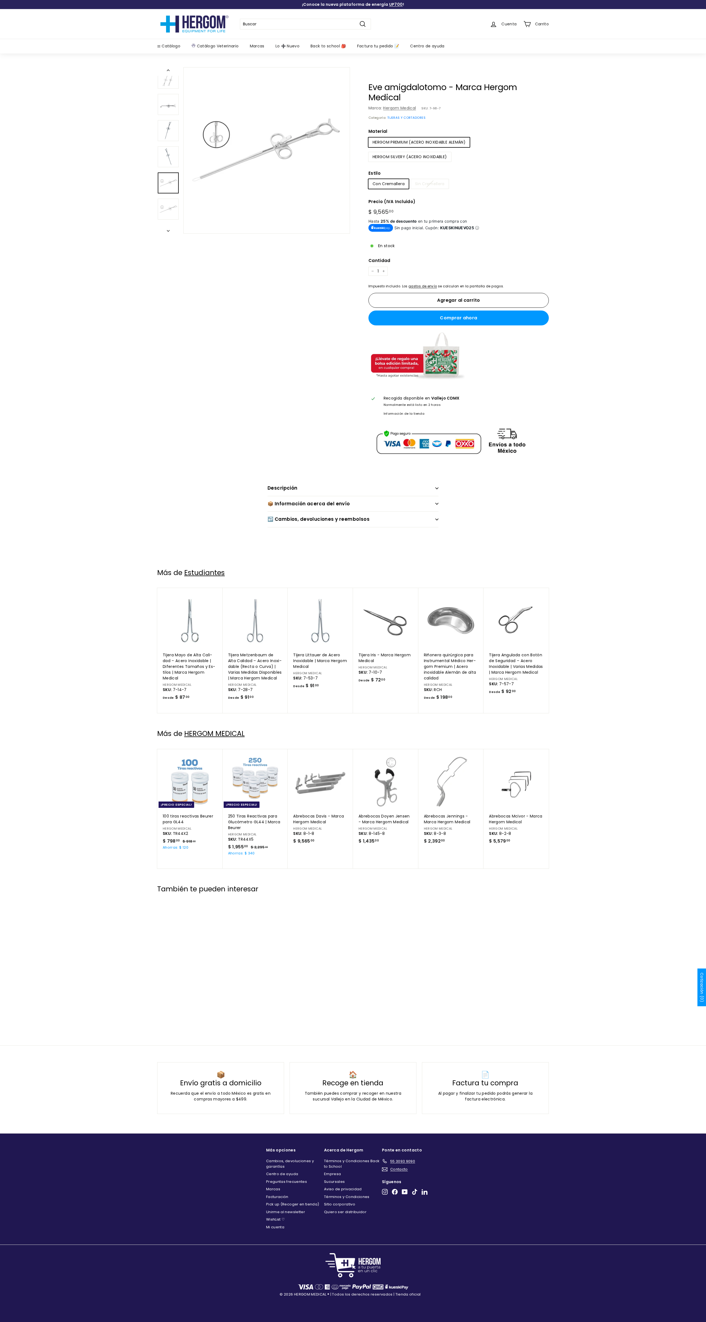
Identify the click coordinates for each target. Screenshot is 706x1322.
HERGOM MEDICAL (214, 733)
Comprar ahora (458, 318)
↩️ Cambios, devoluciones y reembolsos (319, 519)
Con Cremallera (389, 184)
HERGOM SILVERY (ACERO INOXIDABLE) (410, 157)
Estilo (374, 173)
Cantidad (379, 260)
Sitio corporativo (339, 1204)
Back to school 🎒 (328, 46)
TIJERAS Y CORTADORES (406, 117)
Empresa (332, 1174)
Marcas (257, 46)
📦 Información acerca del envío (309, 503)
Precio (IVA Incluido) (391, 201)
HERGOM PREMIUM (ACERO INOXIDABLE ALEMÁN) (419, 142)
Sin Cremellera (430, 184)
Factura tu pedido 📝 (378, 46)
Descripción (283, 488)
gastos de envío (422, 286)
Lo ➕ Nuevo (288, 46)
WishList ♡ (275, 1219)
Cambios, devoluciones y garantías (290, 1163)
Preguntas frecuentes (286, 1181)
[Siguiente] (168, 229)
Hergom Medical (399, 108)
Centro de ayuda (427, 46)
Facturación (277, 1196)
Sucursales (334, 1181)
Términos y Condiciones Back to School (351, 1163)
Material (377, 131)
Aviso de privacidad (343, 1189)
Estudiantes (204, 573)
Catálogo (170, 46)
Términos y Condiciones (347, 1196)
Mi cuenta (275, 1227)
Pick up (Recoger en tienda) (292, 1204)
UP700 (396, 4)
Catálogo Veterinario (217, 46)
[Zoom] (267, 150)
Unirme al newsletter (285, 1212)
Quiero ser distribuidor (345, 1212)
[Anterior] (168, 71)
